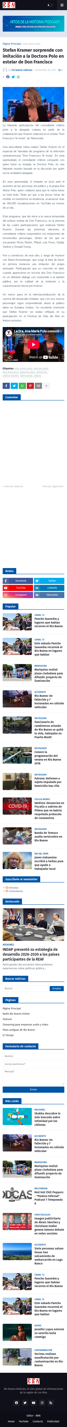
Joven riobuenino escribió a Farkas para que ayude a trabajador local (48, 863)
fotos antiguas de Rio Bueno (19, 1029)
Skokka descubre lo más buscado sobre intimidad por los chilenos (47, 1119)
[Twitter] (13, 77)
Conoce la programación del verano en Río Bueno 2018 (47, 757)
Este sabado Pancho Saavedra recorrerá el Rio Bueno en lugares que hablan (48, 649)
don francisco (10, 372)
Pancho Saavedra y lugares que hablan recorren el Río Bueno (48, 622)
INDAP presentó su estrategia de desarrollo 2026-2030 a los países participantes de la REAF (31, 954)
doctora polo (41, 368)
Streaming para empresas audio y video (25, 1024)
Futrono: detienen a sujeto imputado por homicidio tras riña (47, 782)
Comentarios (15, 891)
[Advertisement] (33, 528)
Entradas (13, 887)
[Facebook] (7, 77)
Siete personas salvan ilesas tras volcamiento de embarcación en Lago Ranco (48, 1256)
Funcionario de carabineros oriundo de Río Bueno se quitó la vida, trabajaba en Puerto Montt (48, 729)
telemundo (26, 376)
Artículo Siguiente (52, 486)
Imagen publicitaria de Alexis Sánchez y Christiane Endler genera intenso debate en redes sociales (49, 1226)
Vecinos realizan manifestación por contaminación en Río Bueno (48, 1359)
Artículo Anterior (13, 486)
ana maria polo (31, 44)
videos (37, 376)
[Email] (38, 386)
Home (11, 1421)
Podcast (7, 1019)
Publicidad (53, 1421)
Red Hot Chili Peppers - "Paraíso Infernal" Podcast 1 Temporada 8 (48, 1198)
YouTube (23, 1421)
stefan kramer (11, 376)
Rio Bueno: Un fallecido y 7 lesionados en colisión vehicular (49, 701)
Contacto (38, 1421)
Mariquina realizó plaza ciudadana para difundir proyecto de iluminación (48, 675)
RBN (38, 1415)
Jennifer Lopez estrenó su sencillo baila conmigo (49, 1333)
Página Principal (12, 44)
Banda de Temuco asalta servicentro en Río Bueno (48, 836)
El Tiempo (8, 1035)
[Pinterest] (30, 386)
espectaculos (27, 372)
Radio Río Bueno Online (16, 1013)
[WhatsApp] (18, 77)
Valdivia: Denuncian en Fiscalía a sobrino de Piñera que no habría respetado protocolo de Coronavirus (49, 810)
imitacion (41, 372)
